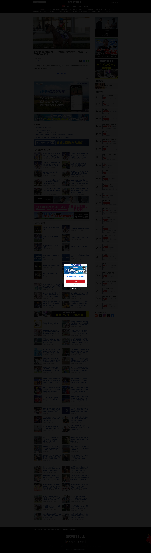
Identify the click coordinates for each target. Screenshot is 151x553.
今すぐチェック (75, 281)
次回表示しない (75, 288)
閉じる (75, 284)
